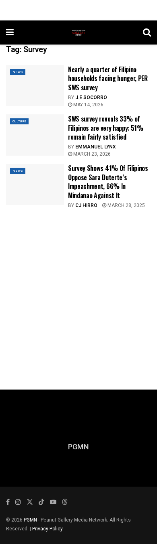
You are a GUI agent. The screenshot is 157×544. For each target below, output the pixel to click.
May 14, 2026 (87, 104)
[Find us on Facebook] (8, 502)
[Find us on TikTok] (41, 502)
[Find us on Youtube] (53, 502)
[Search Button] (147, 32)
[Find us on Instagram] (18, 502)
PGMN (30, 520)
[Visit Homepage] (78, 32)
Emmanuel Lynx (95, 146)
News (17, 72)
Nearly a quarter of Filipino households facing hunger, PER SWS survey (108, 78)
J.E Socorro (91, 97)
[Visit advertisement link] (78, 293)
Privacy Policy (47, 528)
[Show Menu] (10, 32)
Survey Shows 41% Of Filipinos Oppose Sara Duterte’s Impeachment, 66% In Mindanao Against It (108, 181)
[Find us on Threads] (65, 502)
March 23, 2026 (91, 154)
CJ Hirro (86, 205)
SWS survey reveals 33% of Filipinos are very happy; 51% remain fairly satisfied (105, 128)
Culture (19, 121)
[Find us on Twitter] (30, 502)
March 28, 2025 (125, 205)
